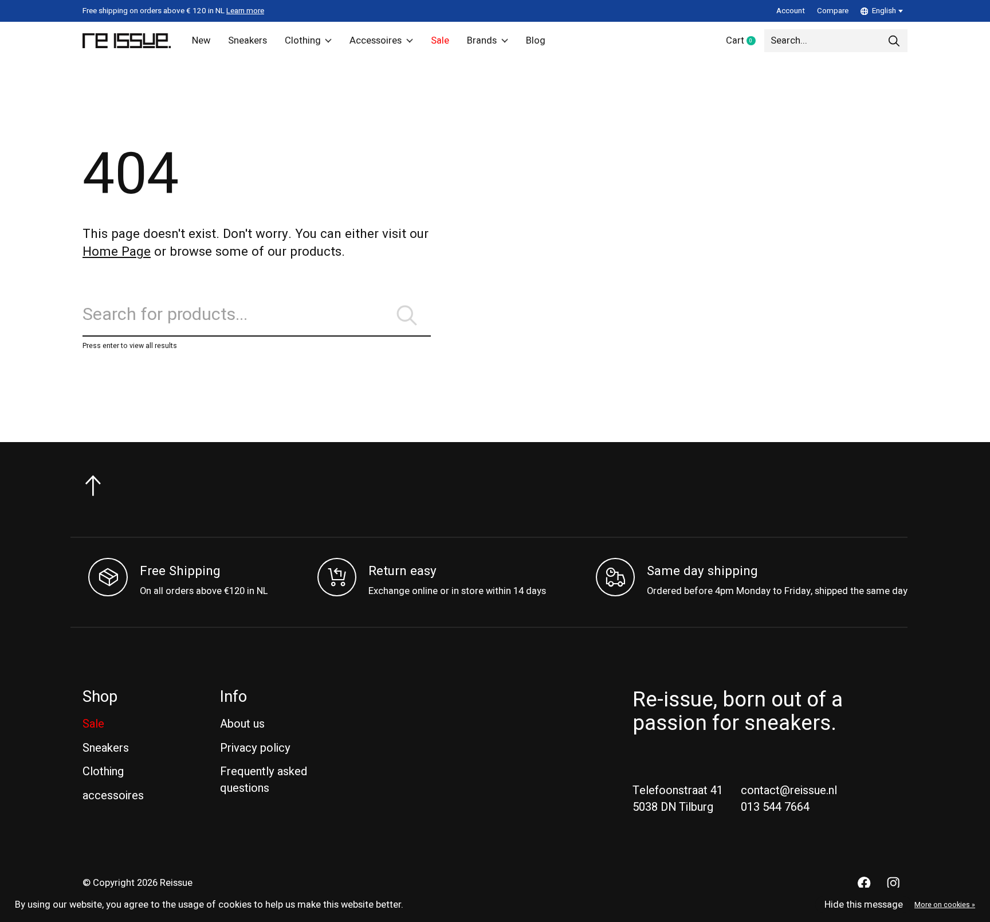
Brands (482, 41)
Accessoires (375, 41)
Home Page (116, 252)
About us (242, 724)
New (201, 41)
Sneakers (247, 41)
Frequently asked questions (263, 779)
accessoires (113, 795)
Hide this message (863, 905)
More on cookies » (944, 905)
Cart (745, 41)
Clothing (303, 41)
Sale (440, 41)
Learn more (245, 11)
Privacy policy (255, 748)
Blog (535, 41)
